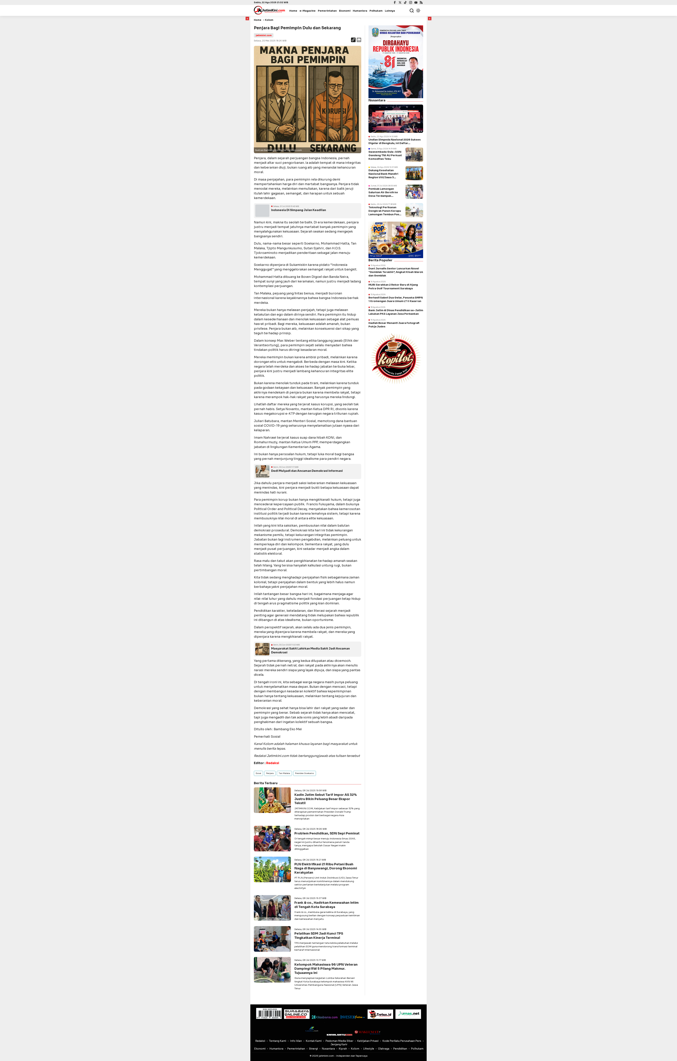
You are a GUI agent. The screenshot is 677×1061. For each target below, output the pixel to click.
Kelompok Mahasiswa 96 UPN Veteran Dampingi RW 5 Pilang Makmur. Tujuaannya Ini (326, 969)
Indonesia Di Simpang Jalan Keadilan (298, 210)
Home (293, 10)
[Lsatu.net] (311, 1029)
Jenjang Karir (339, 1044)
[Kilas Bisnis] (324, 1017)
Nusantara (328, 1048)
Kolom (355, 1048)
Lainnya (390, 10)
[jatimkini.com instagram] (410, 2)
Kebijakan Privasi (368, 1040)
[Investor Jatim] (352, 1017)
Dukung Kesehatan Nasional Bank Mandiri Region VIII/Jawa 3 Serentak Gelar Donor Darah (383, 177)
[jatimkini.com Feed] (420, 2)
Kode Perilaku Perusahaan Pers (401, 1040)
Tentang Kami (277, 1040)
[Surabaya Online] (297, 1014)
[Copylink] (353, 40)
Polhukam (376, 10)
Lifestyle (368, 1048)
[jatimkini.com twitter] (399, 2)
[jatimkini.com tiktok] (404, 2)
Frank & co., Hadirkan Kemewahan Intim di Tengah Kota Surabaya (326, 905)
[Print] (358, 40)
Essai (258, 773)
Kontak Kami (314, 1040)
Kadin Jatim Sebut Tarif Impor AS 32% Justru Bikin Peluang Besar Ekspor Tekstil (325, 799)
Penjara (270, 773)
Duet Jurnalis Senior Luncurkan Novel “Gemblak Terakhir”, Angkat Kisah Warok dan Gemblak (395, 272)
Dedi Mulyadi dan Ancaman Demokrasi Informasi (307, 471)
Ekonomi (344, 10)
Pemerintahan (327, 10)
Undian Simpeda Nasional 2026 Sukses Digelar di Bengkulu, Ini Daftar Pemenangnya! (394, 141)
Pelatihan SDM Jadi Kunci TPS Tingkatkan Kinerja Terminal (318, 936)
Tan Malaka (284, 773)
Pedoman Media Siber (339, 1040)
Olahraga (383, 1048)
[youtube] (415, 2)
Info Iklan (296, 1040)
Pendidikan (400, 1048)
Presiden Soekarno (304, 773)
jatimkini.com (264, 35)
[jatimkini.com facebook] (394, 2)
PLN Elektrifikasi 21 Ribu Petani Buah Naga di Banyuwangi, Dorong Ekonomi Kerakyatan (325, 868)
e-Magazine (308, 10)
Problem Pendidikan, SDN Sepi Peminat (326, 833)
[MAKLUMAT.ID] (367, 1032)
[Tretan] (380, 1014)
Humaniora (360, 10)
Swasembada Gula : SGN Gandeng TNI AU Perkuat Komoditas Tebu (385, 155)
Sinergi (313, 1048)
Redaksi (260, 1040)
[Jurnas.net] (408, 1014)
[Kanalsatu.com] (339, 1035)
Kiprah (343, 1048)
